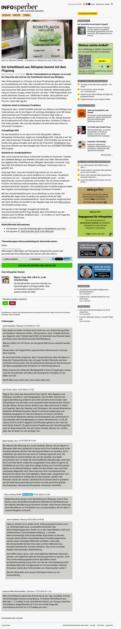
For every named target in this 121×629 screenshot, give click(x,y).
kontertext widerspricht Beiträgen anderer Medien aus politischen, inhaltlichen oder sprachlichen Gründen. (98, 147)
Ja (5, 303)
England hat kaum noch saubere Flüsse (95, 99)
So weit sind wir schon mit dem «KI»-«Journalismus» (92, 90)
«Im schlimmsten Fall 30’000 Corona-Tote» (94, 166)
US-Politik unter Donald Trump (99, 127)
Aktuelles (6, 15)
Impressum (109, 625)
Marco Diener (7, 74)
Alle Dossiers (106, 155)
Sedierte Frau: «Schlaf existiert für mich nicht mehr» (94, 298)
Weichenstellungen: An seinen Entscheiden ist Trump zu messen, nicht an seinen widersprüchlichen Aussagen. (99, 133)
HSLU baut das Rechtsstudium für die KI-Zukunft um (94, 311)
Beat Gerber (8, 440)
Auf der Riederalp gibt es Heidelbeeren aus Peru (43, 228)
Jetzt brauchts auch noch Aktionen (37, 231)
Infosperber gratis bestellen (87, 13)
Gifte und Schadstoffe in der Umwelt (98, 111)
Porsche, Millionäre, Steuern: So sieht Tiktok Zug (96, 318)
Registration (100, 4)
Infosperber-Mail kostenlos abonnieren (75, 625)
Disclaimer (100, 625)
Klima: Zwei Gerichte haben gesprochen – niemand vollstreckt (96, 176)
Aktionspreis (64, 202)
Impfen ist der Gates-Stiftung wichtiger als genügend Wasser (96, 95)
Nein (12, 303)
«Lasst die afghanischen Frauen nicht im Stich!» (95, 181)
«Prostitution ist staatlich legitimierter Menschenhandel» (93, 290)
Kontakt (92, 625)
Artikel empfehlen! (11, 259)
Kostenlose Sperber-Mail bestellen (37, 265)
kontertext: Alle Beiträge (96, 141)
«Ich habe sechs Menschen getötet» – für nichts (96, 85)
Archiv (107, 4)
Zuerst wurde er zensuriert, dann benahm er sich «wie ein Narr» (96, 171)
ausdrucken (36, 259)
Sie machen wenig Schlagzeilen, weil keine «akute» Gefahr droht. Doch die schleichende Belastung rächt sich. (99, 118)
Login (93, 4)
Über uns (16, 15)
